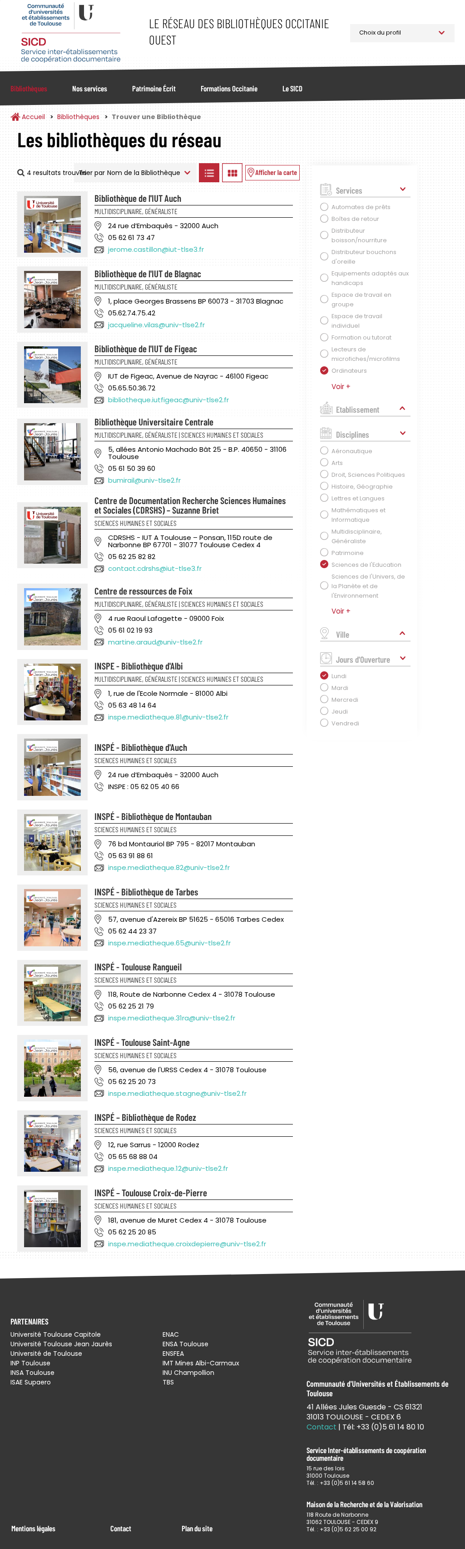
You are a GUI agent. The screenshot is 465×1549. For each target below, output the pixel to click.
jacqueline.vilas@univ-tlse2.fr (156, 325)
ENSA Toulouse (185, 1344)
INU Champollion (188, 1372)
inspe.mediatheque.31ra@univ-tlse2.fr (171, 1018)
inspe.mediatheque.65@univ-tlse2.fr (169, 943)
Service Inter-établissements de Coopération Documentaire (70, 33)
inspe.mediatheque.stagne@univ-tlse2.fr (177, 1093)
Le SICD (292, 88)
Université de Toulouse (46, 1353)
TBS (168, 1382)
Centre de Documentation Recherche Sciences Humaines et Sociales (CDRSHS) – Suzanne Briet (190, 505)
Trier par (92, 173)
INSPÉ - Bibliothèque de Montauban (153, 816)
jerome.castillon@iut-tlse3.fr (156, 249)
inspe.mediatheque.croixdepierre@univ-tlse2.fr (187, 1244)
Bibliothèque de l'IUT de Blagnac (147, 273)
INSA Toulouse (32, 1372)
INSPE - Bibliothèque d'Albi (138, 665)
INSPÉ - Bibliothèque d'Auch (140, 747)
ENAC (171, 1334)
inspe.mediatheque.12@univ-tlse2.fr (168, 1168)
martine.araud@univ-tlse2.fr (155, 642)
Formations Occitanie (229, 88)
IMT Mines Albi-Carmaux (201, 1363)
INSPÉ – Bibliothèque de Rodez (145, 1117)
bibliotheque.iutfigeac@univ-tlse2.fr (168, 400)
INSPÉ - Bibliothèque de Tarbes (146, 891)
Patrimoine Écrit (154, 88)
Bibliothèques (28, 88)
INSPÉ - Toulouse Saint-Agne (142, 1042)
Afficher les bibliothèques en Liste (209, 172)
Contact (120, 1528)
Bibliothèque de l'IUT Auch (137, 198)
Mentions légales (33, 1528)
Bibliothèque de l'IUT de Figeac (145, 348)
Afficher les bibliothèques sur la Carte (272, 172)
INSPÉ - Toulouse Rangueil (138, 966)
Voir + (341, 386)
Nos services (89, 88)
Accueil (33, 117)
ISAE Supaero (30, 1382)
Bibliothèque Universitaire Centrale (153, 421)
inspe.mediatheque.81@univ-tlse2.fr (168, 717)
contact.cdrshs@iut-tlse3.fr (155, 568)
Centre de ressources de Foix (143, 590)
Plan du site (197, 1528)
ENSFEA (173, 1353)
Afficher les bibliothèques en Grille (232, 172)
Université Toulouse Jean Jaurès (61, 1344)
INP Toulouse (30, 1363)
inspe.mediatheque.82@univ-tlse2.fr (169, 867)
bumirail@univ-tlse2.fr (144, 480)
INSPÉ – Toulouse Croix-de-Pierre (150, 1192)
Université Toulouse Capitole (55, 1334)
